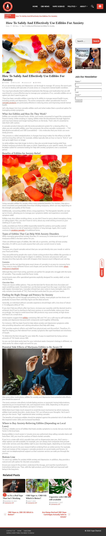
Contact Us (10, 531)
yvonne (6, 82)
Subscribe (27, 531)
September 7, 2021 (34, 502)
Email (78, 95)
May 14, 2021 (55, 505)
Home (35, 6)
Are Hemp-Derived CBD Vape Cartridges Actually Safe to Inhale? (54, 514)
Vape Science (59, 6)
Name (78, 81)
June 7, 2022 (8, 501)
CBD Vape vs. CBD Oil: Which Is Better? (13, 496)
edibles (25, 318)
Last (77, 92)
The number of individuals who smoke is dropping (60, 499)
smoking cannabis (18, 230)
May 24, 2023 (16, 82)
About (83, 6)
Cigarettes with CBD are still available (37, 498)
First (77, 87)
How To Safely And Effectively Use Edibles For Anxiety (36, 16)
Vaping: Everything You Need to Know (20, 533)
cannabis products (9, 103)
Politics (71, 6)
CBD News (45, 6)
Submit (78, 101)
